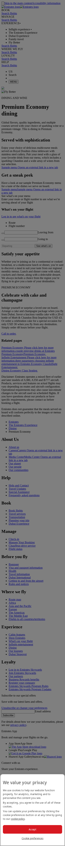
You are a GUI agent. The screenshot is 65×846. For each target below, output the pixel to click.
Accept (32, 829)
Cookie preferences (32, 838)
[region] (32, 810)
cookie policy (18, 819)
